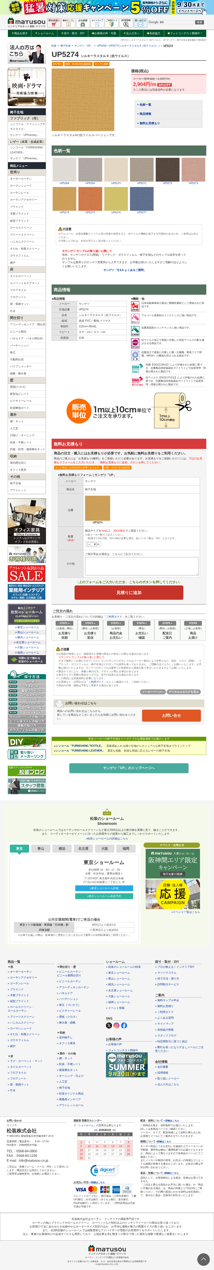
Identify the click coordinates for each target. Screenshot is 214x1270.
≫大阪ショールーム (27, 647)
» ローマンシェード (20, 1028)
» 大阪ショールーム (118, 996)
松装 (53, 45)
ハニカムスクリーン (22, 241)
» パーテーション (67, 999)
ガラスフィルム (19, 255)
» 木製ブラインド (18, 995)
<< (96, 1130)
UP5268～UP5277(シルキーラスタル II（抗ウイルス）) (128, 45)
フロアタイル (18, 290)
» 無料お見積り (164, 1006)
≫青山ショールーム (27, 632)
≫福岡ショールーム (27, 652)
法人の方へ (131, 33)
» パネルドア (65, 993)
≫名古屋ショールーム (27, 642)
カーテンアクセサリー (23, 199)
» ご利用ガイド (164, 1011)
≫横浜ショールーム (27, 637)
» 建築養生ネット (67, 1070)
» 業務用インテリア (69, 1099)
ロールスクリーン (21, 227)
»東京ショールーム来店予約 (104, 896)
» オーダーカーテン (20, 971)
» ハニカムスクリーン (21, 1022)
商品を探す (19, 33)
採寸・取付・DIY (73, 33)
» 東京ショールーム (118, 972)
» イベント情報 (115, 1008)
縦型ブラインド (19, 220)
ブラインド (17, 206)
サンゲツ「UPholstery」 (25, 134)
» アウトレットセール (70, 1105)
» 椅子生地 (63, 1087)
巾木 (12, 311)
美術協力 (153, 33)
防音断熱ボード (19, 407)
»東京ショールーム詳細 (104, 888)
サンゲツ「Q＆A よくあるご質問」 (124, 270)
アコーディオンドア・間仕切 (27, 324)
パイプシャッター (21, 366)
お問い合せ (171, 715)
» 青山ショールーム (118, 978)
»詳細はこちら (163, 1141)
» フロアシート (17, 1078)
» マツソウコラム (165, 972)
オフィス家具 (18, 469)
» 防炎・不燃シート (69, 1064)
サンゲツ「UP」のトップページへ (129, 768)
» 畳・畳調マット (18, 1084)
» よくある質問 (164, 1017)
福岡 (126, 848)
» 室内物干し (65, 1037)
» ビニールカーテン (69, 981)
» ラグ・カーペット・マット (25, 1061)
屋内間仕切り (18, 462)
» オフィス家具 (66, 1043)
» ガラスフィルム (18, 1040)
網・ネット (17, 421)
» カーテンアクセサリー (22, 977)
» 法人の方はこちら (167, 1084)
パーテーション (19, 345)
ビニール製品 (18, 331)
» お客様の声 (114, 1044)
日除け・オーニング (22, 435)
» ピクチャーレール (69, 1010)
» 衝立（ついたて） (69, 1004)
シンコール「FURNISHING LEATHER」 (26, 150)
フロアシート (18, 297)
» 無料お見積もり (148, 123)
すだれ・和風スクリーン (25, 248)
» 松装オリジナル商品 (70, 1093)
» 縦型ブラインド (18, 1001)
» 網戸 (11, 1046)
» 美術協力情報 (164, 1029)
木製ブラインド (19, 213)
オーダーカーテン (21, 178)
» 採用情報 (161, 1072)
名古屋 (83, 848)
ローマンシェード (21, 185)
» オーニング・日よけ (70, 1075)
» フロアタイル (17, 1072)
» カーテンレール (18, 983)
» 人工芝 (62, 1081)
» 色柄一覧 (144, 104)
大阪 (104, 848)
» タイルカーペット (20, 1066)
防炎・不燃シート (21, 442)
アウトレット (18, 490)
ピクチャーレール (21, 400)
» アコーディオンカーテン (73, 987)
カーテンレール (19, 192)
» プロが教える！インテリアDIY (175, 966)
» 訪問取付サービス (167, 984)
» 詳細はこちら (97, 1182)
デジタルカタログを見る (184, 691)
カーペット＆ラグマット (25, 283)
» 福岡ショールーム (118, 1002)
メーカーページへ (153, 691)
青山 (40, 848)
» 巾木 (11, 1090)
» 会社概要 (161, 1066)
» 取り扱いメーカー (167, 1078)
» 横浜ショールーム (118, 984)
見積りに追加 (128, 592)
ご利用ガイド (114, 616)
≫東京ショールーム (27, 627)
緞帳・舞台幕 (18, 373)
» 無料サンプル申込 (167, 1000)
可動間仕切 (17, 359)
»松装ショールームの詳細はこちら (107, 838)
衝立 (12, 352)
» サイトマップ (164, 1023)
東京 (19, 848)
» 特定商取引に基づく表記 (171, 1041)
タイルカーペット (21, 276)
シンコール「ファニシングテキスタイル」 (27, 126)
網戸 (12, 262)
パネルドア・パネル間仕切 (26, 338)
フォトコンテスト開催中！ (185, 33)
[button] (105, 1171)
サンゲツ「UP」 (83, 45)
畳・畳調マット (19, 304)
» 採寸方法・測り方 (167, 978)
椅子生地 (16, 112)
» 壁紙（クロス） (67, 1016)
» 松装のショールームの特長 (123, 966)
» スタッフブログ (165, 1035)
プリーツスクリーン (22, 234)
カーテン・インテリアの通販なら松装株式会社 (107, 1257)
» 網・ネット (65, 1058)
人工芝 (14, 428)
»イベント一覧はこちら (185, 912)
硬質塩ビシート (19, 394)
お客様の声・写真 (104, 33)
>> (114, 1130)
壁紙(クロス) (17, 386)
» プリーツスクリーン (21, 1016)
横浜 (62, 848)
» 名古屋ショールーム (119, 990)
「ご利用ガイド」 (96, 681)
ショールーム (44, 33)
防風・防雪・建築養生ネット (27, 449)
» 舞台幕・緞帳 (66, 1022)
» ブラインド (16, 989)
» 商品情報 (144, 113)
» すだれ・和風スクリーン (24, 1034)
